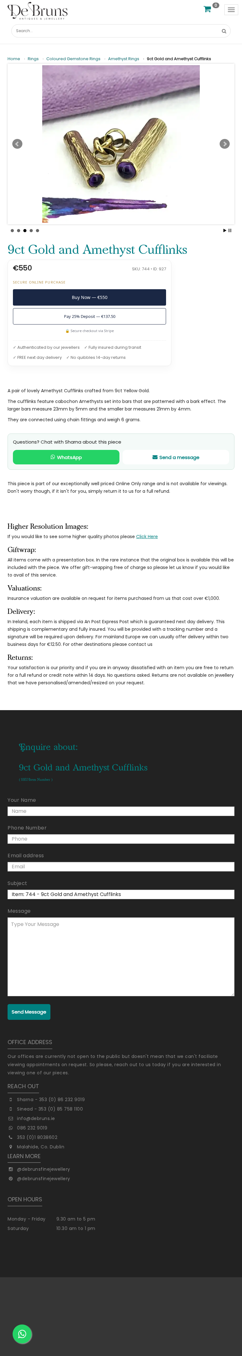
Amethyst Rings (123, 59)
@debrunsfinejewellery (43, 1169)
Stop (229, 230)
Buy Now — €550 (89, 297)
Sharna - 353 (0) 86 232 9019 (51, 1099)
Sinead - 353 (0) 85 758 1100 (50, 1109)
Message (19, 911)
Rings (33, 59)
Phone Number (27, 827)
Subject (17, 883)
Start (225, 230)
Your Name (22, 800)
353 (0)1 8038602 (37, 1137)
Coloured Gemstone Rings (73, 59)
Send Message (29, 1011)
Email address (26, 855)
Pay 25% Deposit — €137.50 (89, 316)
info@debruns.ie (36, 1118)
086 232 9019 (32, 1128)
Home (14, 59)
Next (225, 144)
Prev (17, 144)
